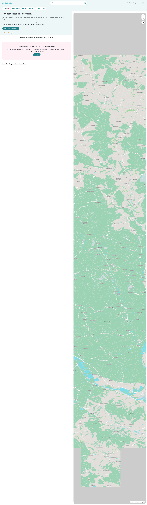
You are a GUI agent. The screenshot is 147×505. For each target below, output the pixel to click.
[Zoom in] (143, 15)
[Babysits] (7, 3)
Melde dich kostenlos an (10, 28)
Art (6, 8)
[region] (110, 258)
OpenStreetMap (139, 502)
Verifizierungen (29, 8)
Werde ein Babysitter (132, 3)
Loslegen (37, 54)
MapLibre (132, 502)
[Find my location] (143, 22)
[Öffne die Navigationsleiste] (143, 3)
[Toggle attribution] (144, 502)
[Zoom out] (143, 18)
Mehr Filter (41, 8)
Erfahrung (16, 8)
